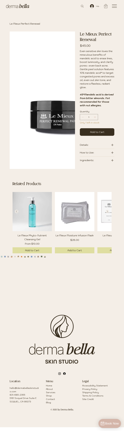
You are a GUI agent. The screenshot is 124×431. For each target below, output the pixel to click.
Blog (48, 399)
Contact (50, 396)
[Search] (82, 6)
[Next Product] (107, 208)
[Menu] (114, 6)
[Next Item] (115, 273)
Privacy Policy (89, 386)
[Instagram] (59, 370)
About (49, 386)
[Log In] (92, 6)
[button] (106, 6)
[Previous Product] (16, 208)
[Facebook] (64, 370)
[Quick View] (32, 208)
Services (50, 389)
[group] (62, 220)
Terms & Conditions (92, 392)
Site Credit (88, 396)
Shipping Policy (90, 389)
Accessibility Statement (95, 382)
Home (49, 382)
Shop (49, 392)
